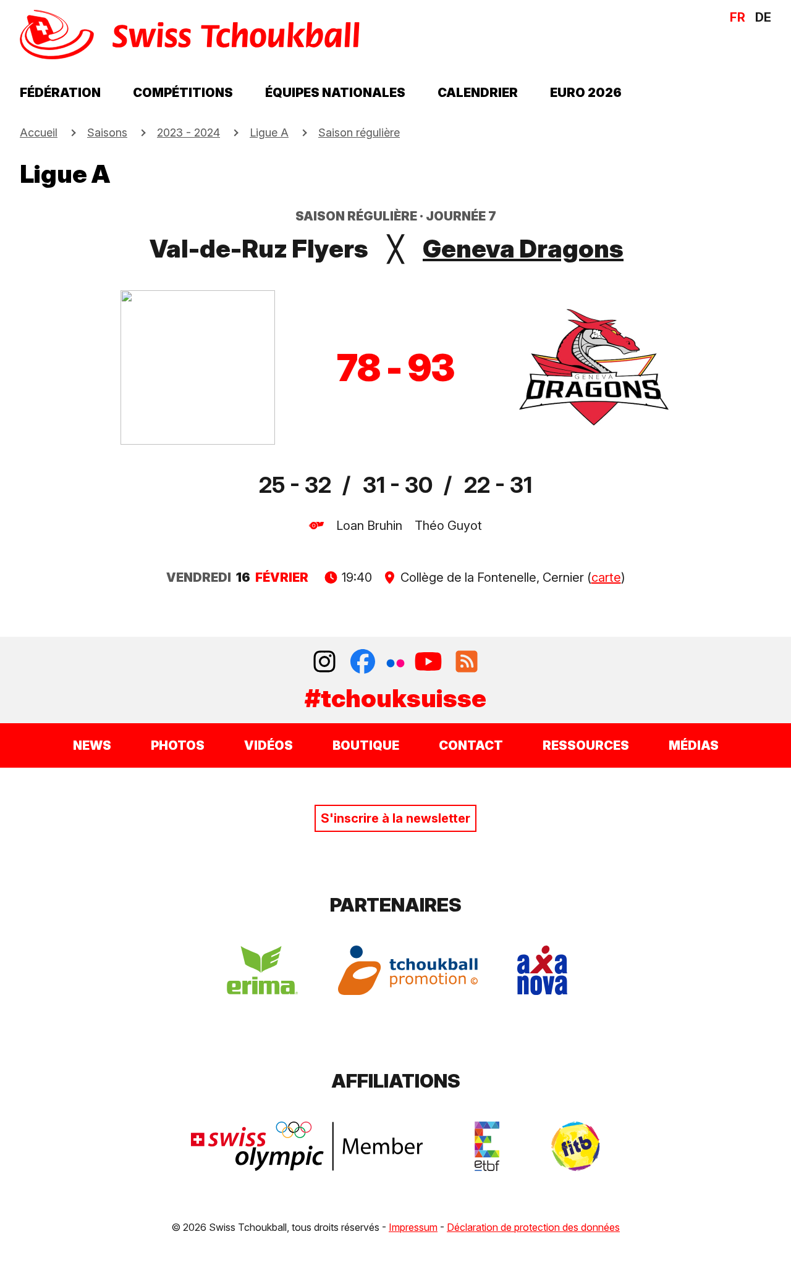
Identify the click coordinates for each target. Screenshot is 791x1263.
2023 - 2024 (188, 132)
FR (737, 17)
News (92, 745)
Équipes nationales (335, 92)
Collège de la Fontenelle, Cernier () (511, 577)
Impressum (413, 1227)
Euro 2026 (586, 92)
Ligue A (269, 132)
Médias (694, 745)
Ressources (586, 745)
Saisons (107, 132)
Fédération (60, 92)
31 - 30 (398, 484)
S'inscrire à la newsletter (395, 818)
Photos (178, 745)
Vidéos (268, 745)
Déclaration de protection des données (533, 1227)
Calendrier (478, 92)
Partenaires (396, 905)
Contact (471, 745)
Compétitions (183, 92)
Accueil (38, 132)
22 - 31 (498, 484)
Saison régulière (359, 132)
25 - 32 (295, 484)
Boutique (365, 745)
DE (763, 17)
